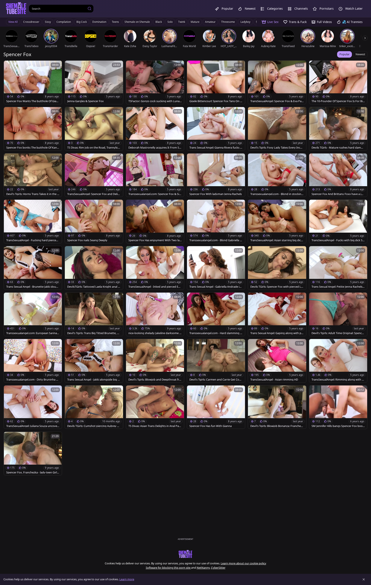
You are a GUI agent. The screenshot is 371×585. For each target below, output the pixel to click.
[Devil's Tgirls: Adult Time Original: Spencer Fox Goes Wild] (338, 314)
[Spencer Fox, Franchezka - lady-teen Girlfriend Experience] (33, 453)
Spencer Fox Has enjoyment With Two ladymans (154, 240)
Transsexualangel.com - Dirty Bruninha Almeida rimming (32, 379)
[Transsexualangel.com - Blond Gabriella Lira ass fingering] (216, 221)
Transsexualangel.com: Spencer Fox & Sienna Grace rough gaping (154, 194)
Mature (195, 22)
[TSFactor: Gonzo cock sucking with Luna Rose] (155, 82)
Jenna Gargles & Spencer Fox (85, 101)
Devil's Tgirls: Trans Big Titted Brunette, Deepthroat (93, 333)
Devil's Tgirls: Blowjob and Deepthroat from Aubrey (154, 379)
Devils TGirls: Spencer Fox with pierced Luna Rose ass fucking (276, 286)
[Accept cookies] (364, 579)
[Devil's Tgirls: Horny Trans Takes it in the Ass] (33, 175)
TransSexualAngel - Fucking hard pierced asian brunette (32, 240)
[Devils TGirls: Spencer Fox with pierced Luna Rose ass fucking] (277, 268)
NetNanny (203, 568)
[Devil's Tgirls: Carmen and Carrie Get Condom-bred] (216, 360)
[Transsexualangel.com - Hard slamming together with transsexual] (216, 314)
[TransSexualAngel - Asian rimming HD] (277, 360)
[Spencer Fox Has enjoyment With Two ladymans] (155, 221)
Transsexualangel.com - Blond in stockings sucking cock (276, 194)
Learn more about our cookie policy (243, 563)
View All (13, 22)
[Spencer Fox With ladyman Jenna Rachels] (216, 175)
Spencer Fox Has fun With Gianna (210, 426)
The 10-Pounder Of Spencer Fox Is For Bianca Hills (338, 101)
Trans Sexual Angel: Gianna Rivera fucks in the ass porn (215, 147)
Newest (360, 54)
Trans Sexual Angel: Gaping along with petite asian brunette (276, 333)
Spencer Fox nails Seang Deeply (87, 240)
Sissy (48, 22)
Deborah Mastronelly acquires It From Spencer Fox (154, 147)
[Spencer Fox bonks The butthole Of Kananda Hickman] (33, 128)
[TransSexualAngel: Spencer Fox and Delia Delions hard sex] (94, 175)
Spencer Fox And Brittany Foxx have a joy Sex (338, 194)
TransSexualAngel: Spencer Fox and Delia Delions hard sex (93, 194)
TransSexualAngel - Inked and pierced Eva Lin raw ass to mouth (154, 286)
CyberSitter (218, 568)
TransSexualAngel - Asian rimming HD (274, 379)
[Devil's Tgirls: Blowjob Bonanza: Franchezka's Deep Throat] (277, 407)
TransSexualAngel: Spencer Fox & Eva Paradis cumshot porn (276, 101)
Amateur (210, 22)
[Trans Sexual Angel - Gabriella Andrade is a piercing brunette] (216, 268)
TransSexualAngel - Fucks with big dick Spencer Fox (338, 240)
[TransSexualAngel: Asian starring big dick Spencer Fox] (277, 221)
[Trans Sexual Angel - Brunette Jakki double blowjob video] (33, 268)
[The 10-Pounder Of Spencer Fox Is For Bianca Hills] (338, 82)
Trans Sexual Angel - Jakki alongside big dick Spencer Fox (93, 379)
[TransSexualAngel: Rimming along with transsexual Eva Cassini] (338, 360)
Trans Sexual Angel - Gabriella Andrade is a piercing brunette (215, 286)
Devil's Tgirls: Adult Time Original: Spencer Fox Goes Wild (338, 333)
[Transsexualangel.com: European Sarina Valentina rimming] (33, 314)
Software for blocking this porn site (168, 568)
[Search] (89, 8)
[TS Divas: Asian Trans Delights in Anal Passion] (155, 407)
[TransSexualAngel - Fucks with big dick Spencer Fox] (338, 221)
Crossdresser (31, 22)
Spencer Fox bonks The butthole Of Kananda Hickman (32, 147)
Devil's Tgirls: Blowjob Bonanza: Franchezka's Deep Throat (277, 426)
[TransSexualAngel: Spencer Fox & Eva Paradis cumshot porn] (277, 82)
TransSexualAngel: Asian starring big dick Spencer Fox (276, 240)
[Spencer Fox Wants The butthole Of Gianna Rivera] (33, 82)
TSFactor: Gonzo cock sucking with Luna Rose (153, 101)
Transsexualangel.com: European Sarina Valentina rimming (32, 333)
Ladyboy (245, 22)
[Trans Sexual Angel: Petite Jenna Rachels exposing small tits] (338, 268)
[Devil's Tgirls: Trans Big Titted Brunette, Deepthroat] (94, 314)
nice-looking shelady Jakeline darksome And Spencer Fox (154, 333)
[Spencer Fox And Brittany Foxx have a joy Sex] (338, 175)
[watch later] (9, 65)
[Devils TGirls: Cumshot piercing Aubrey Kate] (94, 407)
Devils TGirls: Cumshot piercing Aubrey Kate (93, 426)
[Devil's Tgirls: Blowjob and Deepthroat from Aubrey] (155, 360)
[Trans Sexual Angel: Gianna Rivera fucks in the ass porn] (216, 128)
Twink (181, 22)
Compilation (63, 22)
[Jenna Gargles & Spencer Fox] (94, 82)
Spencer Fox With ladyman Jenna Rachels (215, 194)
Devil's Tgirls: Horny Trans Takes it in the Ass (32, 194)
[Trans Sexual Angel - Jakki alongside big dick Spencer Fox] (94, 360)
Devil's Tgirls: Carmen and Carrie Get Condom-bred (216, 379)
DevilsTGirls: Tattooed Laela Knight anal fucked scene (93, 286)
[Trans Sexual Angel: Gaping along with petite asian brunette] (277, 314)
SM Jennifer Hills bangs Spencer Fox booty (338, 426)
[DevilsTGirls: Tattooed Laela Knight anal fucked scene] (94, 268)
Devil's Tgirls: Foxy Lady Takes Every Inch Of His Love (276, 147)
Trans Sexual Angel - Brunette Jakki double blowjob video (32, 286)
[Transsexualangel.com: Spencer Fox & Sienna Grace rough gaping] (155, 175)
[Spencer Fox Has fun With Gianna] (216, 407)
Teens (115, 22)
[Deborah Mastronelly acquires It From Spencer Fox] (155, 128)
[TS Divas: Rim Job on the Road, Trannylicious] (94, 128)
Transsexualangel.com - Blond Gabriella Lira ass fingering (215, 240)
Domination (99, 22)
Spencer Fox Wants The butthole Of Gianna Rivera (32, 101)
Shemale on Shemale (137, 22)
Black (158, 22)
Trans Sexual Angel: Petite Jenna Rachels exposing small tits (338, 286)
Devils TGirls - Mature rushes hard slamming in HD (338, 147)
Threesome (228, 22)
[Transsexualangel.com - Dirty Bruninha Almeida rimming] (33, 360)
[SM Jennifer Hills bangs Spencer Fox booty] (338, 407)
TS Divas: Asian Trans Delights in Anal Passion (154, 426)
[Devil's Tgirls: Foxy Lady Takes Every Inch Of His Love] (277, 128)
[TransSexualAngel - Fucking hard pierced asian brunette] (33, 221)
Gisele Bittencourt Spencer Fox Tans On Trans (215, 101)
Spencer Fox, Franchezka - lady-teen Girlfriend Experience (32, 472)
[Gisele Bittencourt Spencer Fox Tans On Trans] (216, 82)
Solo (170, 22)
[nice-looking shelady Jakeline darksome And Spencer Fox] (155, 314)
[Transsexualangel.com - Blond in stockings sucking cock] (277, 175)
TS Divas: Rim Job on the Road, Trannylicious (93, 147)
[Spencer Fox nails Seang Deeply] (94, 221)
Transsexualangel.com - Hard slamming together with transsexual (215, 333)
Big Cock (81, 22)
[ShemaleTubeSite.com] (16, 8)
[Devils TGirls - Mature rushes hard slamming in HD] (338, 128)
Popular (344, 54)
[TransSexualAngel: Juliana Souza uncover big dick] (33, 407)
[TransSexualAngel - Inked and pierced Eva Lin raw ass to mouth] (155, 268)
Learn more (126, 579)
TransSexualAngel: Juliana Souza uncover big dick (32, 426)
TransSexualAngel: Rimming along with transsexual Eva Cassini (338, 379)
